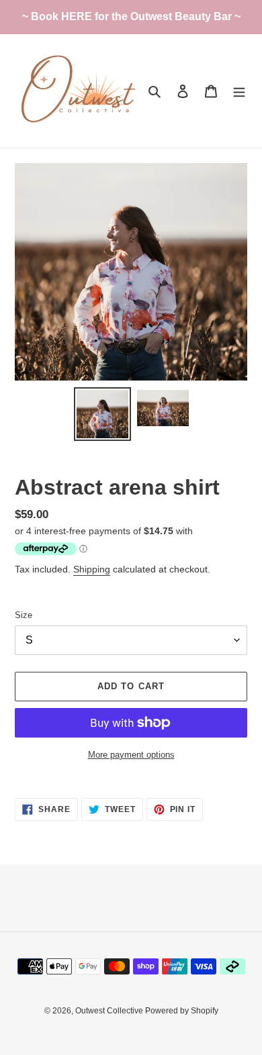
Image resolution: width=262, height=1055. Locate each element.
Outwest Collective (110, 1010)
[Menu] (239, 91)
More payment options (131, 755)
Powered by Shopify (181, 1010)
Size (23, 615)
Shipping (91, 569)
